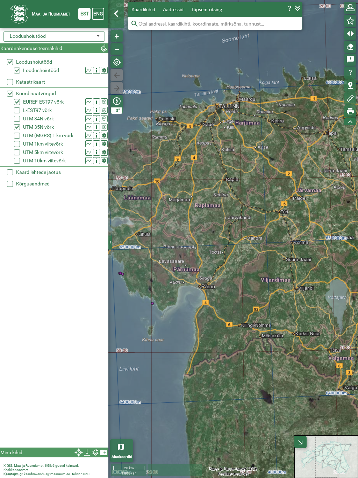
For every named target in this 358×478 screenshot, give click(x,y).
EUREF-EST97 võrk (43, 102)
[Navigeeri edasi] (116, 88)
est (84, 13)
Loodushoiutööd (34, 62)
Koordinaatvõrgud (36, 93)
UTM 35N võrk (38, 127)
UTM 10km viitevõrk (44, 160)
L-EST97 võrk (37, 110)
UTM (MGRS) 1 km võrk (48, 135)
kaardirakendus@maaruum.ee (47, 474)
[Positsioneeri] (116, 62)
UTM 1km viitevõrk (43, 144)
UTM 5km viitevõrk (43, 152)
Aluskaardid (122, 457)
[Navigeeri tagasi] (116, 75)
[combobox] (54, 36)
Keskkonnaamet (15, 470)
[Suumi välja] (116, 49)
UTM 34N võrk (38, 118)
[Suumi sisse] (116, 36)
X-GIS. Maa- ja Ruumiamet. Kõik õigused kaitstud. (41, 466)
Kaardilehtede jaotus (38, 172)
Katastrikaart (30, 82)
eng (98, 13)
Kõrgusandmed (33, 184)
